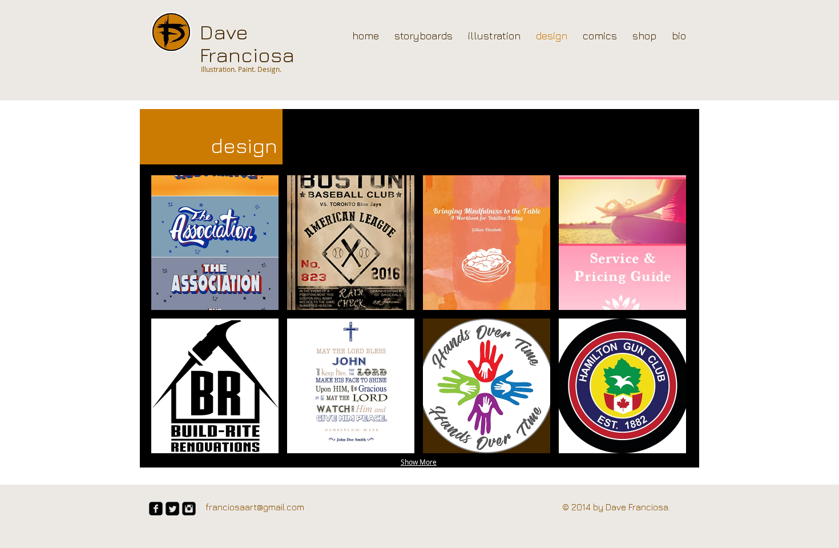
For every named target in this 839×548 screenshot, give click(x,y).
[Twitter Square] (172, 508)
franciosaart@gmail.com (254, 507)
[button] (215, 242)
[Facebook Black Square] (156, 508)
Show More (419, 461)
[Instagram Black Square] (189, 508)
